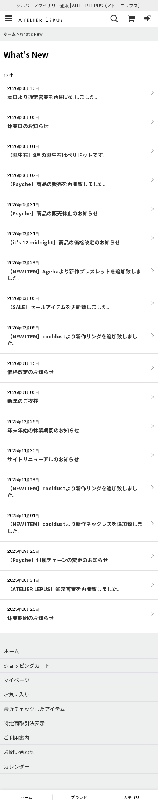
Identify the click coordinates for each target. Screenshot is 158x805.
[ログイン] (147, 18)
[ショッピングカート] (130, 18)
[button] (8, 18)
